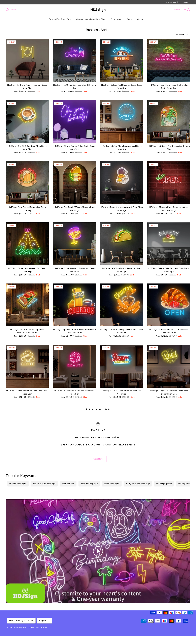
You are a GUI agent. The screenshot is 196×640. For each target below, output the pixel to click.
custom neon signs (17, 483)
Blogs (129, 19)
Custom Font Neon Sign (60, 19)
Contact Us (142, 19)
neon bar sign (68, 483)
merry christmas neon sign (138, 483)
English (185, 2)
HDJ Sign (44, 627)
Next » (107, 409)
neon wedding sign (89, 483)
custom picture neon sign (44, 483)
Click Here (98, 459)
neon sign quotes (164, 483)
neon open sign (185, 483)
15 (100, 409)
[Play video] (98, 551)
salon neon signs (111, 483)
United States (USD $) (170, 2)
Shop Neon (116, 19)
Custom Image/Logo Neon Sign (90, 19)
